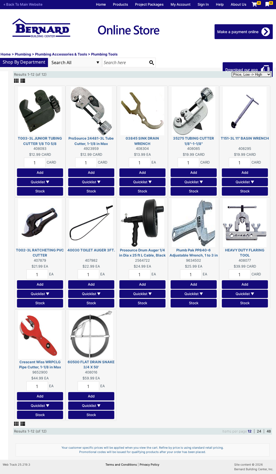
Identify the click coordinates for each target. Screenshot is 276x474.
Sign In (203, 4)
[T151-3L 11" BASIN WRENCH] (245, 111)
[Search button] (151, 62)
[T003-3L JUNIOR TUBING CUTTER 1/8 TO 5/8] (40, 111)
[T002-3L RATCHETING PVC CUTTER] (40, 222)
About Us (238, 4)
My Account (181, 4)
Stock (40, 191)
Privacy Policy (149, 464)
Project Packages (149, 4)
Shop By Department (24, 62)
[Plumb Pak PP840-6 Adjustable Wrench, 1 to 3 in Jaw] (193, 222)
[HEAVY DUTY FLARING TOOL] (245, 222)
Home (101, 4)
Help (220, 4)
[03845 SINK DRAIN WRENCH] (142, 111)
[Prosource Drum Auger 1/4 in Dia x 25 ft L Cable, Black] (142, 222)
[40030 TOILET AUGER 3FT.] (91, 222)
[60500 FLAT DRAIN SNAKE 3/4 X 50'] (91, 334)
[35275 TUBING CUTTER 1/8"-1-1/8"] (193, 111)
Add (40, 172)
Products (120, 4)
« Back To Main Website (23, 4)
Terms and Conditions (121, 464)
